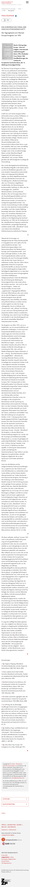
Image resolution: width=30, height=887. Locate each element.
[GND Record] (15, 16)
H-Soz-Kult (4, 855)
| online (7, 857)
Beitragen (12, 827)
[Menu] (27, 2)
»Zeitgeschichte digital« (7, 835)
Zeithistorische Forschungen (8, 8)
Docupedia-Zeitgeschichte (8, 859)
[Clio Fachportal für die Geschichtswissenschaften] (8, 845)
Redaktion (11, 825)
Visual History (5, 861)
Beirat (19, 825)
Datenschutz (12, 830)
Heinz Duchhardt (7, 16)
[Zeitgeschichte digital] (12, 841)
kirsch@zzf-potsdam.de (18, 778)
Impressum (4, 830)
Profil (3, 825)
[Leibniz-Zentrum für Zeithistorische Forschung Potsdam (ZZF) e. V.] (6, 884)
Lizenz (3, 813)
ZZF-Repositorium (6, 863)
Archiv (19, 8)
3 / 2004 (3, 10)
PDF (8, 20)
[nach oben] (27, 884)
